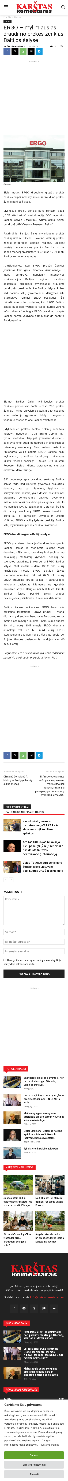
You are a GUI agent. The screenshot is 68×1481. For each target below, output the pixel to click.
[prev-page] (5, 880)
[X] (15, 51)
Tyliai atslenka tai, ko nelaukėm (41, 1148)
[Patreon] (44, 1309)
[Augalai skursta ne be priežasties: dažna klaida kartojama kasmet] (50, 1221)
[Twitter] (34, 1309)
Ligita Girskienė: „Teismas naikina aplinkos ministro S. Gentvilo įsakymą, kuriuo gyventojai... (43, 1134)
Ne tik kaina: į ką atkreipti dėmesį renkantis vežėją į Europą (49, 1202)
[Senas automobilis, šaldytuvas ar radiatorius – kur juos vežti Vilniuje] (18, 1185)
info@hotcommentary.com (47, 1297)
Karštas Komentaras (14, 46)
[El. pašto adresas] (31, 51)
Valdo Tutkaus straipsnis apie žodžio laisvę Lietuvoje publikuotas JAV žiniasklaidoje (43, 866)
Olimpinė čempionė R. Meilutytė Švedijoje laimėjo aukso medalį (18, 780)
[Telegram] (39, 51)
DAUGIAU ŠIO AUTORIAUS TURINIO (25, 812)
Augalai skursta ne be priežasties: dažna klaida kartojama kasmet (49, 1238)
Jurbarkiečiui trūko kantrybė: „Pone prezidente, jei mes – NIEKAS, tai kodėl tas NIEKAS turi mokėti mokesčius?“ (43, 1353)
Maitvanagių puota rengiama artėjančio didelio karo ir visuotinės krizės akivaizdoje (44, 1117)
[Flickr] (54, 1309)
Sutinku (34, 1455)
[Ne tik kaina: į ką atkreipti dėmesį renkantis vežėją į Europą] (50, 1185)
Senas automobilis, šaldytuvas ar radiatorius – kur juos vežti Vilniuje (17, 1202)
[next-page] (11, 880)
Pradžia (7, 17)
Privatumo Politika (49, 1444)
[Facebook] (6, 51)
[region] (34, 1440)
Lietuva (17, 17)
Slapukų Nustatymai (34, 1464)
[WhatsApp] (23, 51)
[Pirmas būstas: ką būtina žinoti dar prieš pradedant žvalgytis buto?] (18, 1221)
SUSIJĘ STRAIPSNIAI (17, 807)
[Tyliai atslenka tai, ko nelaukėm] (12, 1153)
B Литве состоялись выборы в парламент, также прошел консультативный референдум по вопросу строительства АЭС (50, 786)
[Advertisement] (34, 97)
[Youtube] (24, 1309)
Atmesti (34, 1474)
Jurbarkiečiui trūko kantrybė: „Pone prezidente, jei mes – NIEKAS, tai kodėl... (44, 1099)
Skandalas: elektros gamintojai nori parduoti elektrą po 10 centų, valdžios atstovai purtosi (44, 1335)
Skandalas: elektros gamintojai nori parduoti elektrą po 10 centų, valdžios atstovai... (44, 1081)
